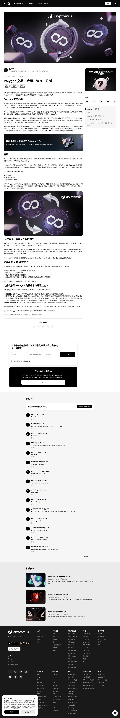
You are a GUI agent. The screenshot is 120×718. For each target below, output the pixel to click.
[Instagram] (15, 672)
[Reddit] (15, 677)
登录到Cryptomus (84, 407)
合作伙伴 (28, 712)
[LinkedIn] (26, 672)
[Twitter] (10, 672)
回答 (32, 419)
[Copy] (114, 101)
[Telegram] (10, 677)
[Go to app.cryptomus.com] (15, 3)
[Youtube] (21, 672)
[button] (43, 213)
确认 (11, 712)
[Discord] (21, 677)
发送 (67, 354)
